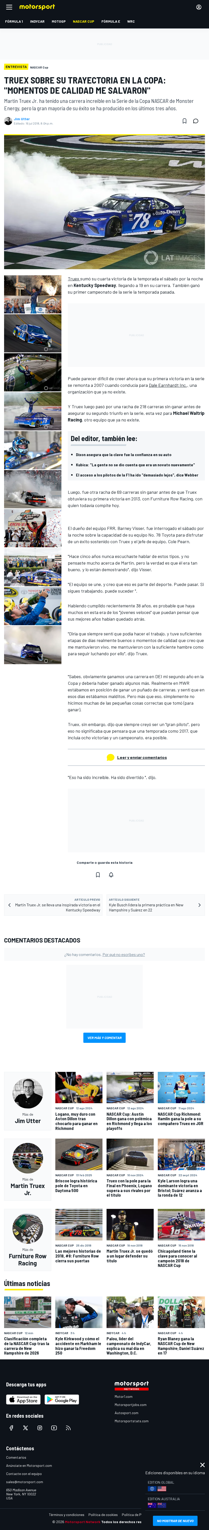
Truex (74, 278)
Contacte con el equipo (24, 1473)
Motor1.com (124, 1396)
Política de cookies (103, 1514)
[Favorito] (184, 121)
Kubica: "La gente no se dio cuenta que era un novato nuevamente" (135, 464)
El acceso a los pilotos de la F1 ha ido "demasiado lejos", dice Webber (137, 474)
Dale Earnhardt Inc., (168, 385)
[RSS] (68, 1428)
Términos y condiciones (66, 1514)
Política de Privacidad (139, 1514)
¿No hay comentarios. (104, 954)
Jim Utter (22, 119)
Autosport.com (126, 1413)
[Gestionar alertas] (111, 875)
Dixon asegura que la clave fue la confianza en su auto (124, 454)
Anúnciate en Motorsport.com (29, 1465)
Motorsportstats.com (132, 1421)
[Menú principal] (9, 7)
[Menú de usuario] (199, 7)
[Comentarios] (197, 121)
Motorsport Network (82, 1522)
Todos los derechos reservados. (129, 1522)
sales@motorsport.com (24, 1482)
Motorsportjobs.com (131, 1404)
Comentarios (16, 1457)
